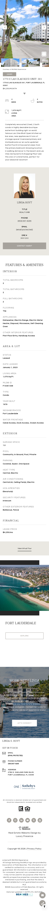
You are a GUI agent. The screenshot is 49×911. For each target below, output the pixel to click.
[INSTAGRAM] (15, 820)
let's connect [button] (25, 723)
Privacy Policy (34, 849)
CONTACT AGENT (24, 246)
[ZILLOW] (40, 820)
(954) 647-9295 (24, 221)
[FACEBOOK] (9, 820)
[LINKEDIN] (21, 820)
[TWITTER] (33, 820)
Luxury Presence (24, 836)
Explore (25, 636)
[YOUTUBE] (27, 820)
